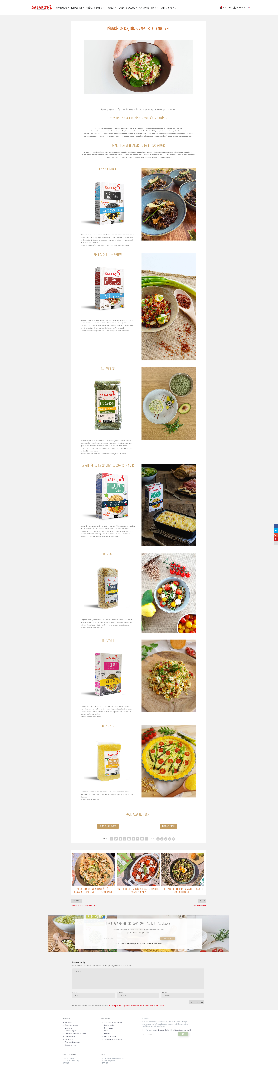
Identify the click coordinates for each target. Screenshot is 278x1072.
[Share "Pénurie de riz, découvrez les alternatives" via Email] (142, 839)
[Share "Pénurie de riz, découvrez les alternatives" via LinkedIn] (129, 839)
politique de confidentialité (154, 943)
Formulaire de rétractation (113, 1039)
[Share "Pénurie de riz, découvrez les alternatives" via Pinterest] (124, 839)
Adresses (107, 1034)
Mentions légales (71, 1031)
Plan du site (69, 1039)
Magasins (68, 1022)
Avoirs (106, 1031)
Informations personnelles (113, 1022)
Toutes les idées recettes (108, 826)
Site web (164, 992)
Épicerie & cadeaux (127, 8)
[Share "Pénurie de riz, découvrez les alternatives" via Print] (146, 839)
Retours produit (109, 1025)
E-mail (120, 992)
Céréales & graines (94, 8)
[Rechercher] (230, 8)
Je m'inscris (167, 938)
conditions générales (134, 943)
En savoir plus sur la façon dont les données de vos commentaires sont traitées (136, 1006)
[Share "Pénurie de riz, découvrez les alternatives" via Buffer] (133, 839)
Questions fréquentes (72, 1042)
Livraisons (68, 1028)
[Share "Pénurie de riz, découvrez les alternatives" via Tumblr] (120, 839)
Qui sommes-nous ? (147, 8)
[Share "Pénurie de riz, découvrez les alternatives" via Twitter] (116, 839)
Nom (74, 992)
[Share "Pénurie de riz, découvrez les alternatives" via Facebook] (111, 839)
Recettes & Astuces (168, 8)
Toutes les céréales (168, 826)
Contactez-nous (70, 1045)
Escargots (110, 8)
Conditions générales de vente (75, 1034)
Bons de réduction (110, 1036)
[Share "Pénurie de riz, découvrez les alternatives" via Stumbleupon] (138, 839)
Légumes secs (76, 8)
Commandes (108, 1028)
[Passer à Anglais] (249, 7)
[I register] (183, 1034)
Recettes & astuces (71, 1025)
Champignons (61, 8)
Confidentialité (70, 1036)
